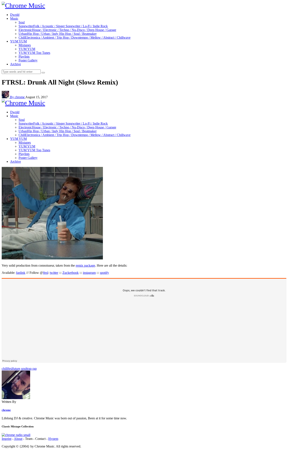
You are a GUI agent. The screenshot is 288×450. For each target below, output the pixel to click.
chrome (6, 410)
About (18, 438)
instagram (89, 272)
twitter (54, 272)
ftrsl (45, 272)
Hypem (53, 438)
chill (4, 368)
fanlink (20, 272)
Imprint (6, 438)
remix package (85, 265)
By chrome (17, 97)
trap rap (32, 368)
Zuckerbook (70, 272)
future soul (19, 368)
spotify (104, 272)
